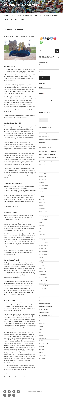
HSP (40, 332)
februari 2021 (42, 237)
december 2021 (43, 211)
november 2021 (43, 214)
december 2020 (43, 242)
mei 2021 (41, 228)
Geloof (41, 326)
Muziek (41, 341)
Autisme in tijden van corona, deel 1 (20, 36)
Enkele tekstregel (44, 112)
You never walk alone (44, 134)
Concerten (42, 318)
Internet (41, 335)
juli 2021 (41, 222)
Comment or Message (46, 100)
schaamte (41, 346)
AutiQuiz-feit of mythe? (10, 19)
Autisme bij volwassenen (45, 306)
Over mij (13, 15)
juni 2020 (41, 260)
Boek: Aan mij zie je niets (25, 15)
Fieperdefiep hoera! (44, 136)
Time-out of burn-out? (45, 131)
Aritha (40, 154)
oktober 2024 (42, 173)
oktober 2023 (42, 176)
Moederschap (42, 338)
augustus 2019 (43, 288)
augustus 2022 (43, 188)
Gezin (40, 329)
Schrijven (41, 349)
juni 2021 (41, 225)
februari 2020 (42, 271)
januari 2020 (42, 274)
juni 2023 (41, 182)
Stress (41, 352)
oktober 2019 (42, 283)
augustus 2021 (43, 219)
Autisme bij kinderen (44, 303)
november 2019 (43, 280)
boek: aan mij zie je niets (45, 315)
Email (41, 93)
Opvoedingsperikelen (44, 343)
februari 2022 (42, 205)
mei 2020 (41, 263)
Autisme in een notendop (51, 15)
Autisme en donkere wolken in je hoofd (49, 139)
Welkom (6, 15)
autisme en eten (43, 309)
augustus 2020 (43, 254)
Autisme (41, 300)
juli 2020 (41, 257)
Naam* (41, 65)
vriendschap (42, 358)
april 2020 (41, 265)
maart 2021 (42, 234)
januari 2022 (42, 208)
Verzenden (43, 120)
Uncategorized (43, 355)
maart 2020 (42, 268)
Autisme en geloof (44, 312)
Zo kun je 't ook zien (22, 5)
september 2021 (43, 217)
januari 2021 (42, 240)
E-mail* (41, 71)
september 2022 (43, 185)
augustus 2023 (43, 179)
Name (41, 87)
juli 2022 (41, 191)
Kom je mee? (42, 142)
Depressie (42, 323)
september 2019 (43, 286)
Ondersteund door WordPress (34, 391)
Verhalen (37, 15)
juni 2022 (41, 194)
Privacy (22, 19)
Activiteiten (42, 297)
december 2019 (43, 277)
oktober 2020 (42, 248)
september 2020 (43, 251)
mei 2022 (41, 196)
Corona (41, 320)
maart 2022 (42, 202)
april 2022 (41, 199)
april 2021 (41, 231)
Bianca (41, 151)
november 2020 (43, 245)
